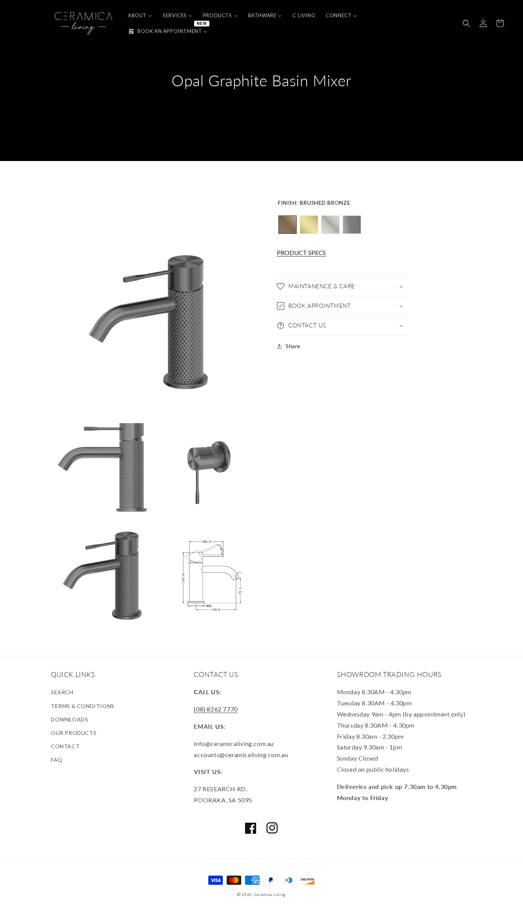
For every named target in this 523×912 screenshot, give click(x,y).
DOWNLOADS (69, 719)
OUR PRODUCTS (73, 733)
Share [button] (293, 346)
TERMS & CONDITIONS (82, 706)
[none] (287, 224)
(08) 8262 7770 (215, 709)
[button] (466, 23)
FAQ (56, 759)
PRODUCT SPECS (301, 252)
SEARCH (62, 692)
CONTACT (65, 746)
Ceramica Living (270, 894)
